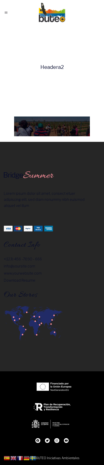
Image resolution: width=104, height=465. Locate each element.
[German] (26, 458)
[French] (20, 458)
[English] (13, 458)
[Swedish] (33, 458)
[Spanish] (7, 458)
